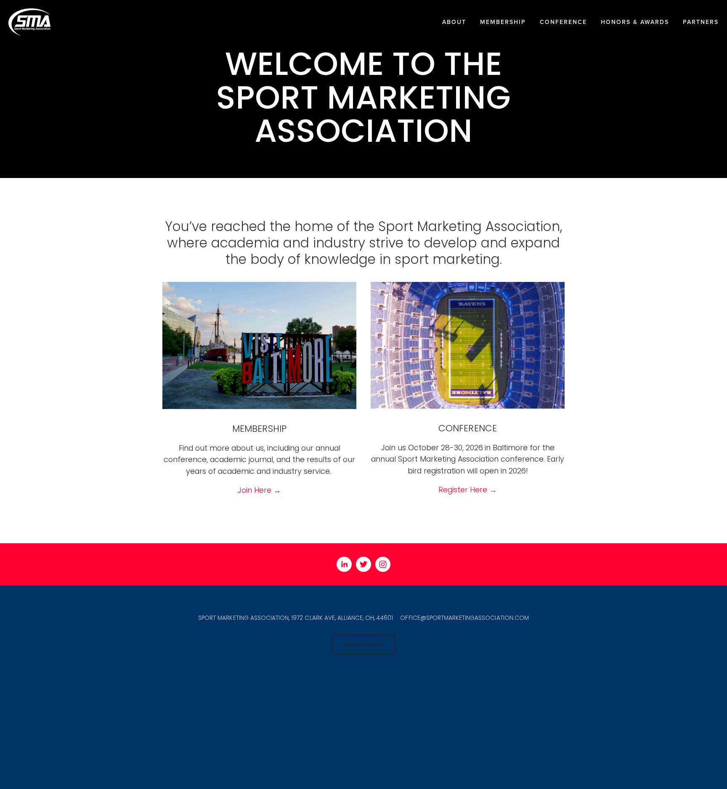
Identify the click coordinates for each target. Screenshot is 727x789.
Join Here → (259, 490)
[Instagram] (382, 564)
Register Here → (467, 489)
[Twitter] (363, 564)
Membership (503, 22)
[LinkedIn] (344, 564)
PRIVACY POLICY (363, 644)
